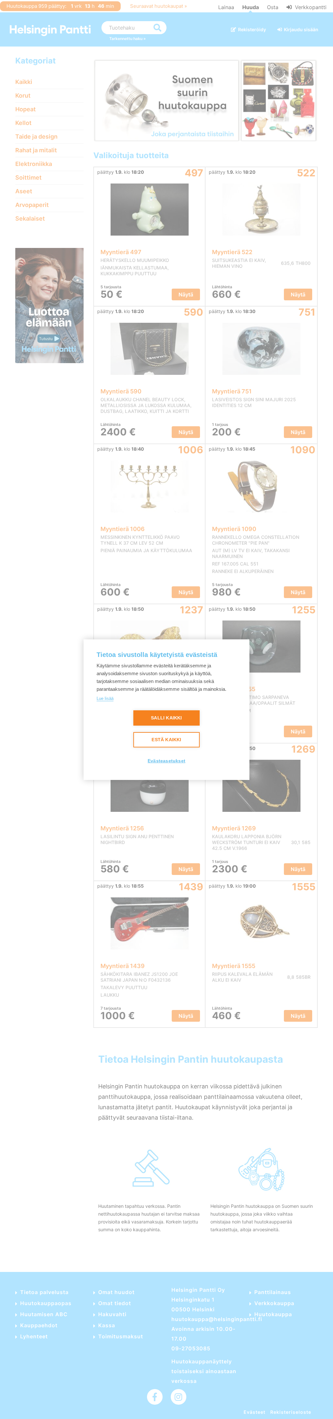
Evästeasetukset (166, 760)
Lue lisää (105, 698)
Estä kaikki (166, 739)
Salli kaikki (166, 718)
